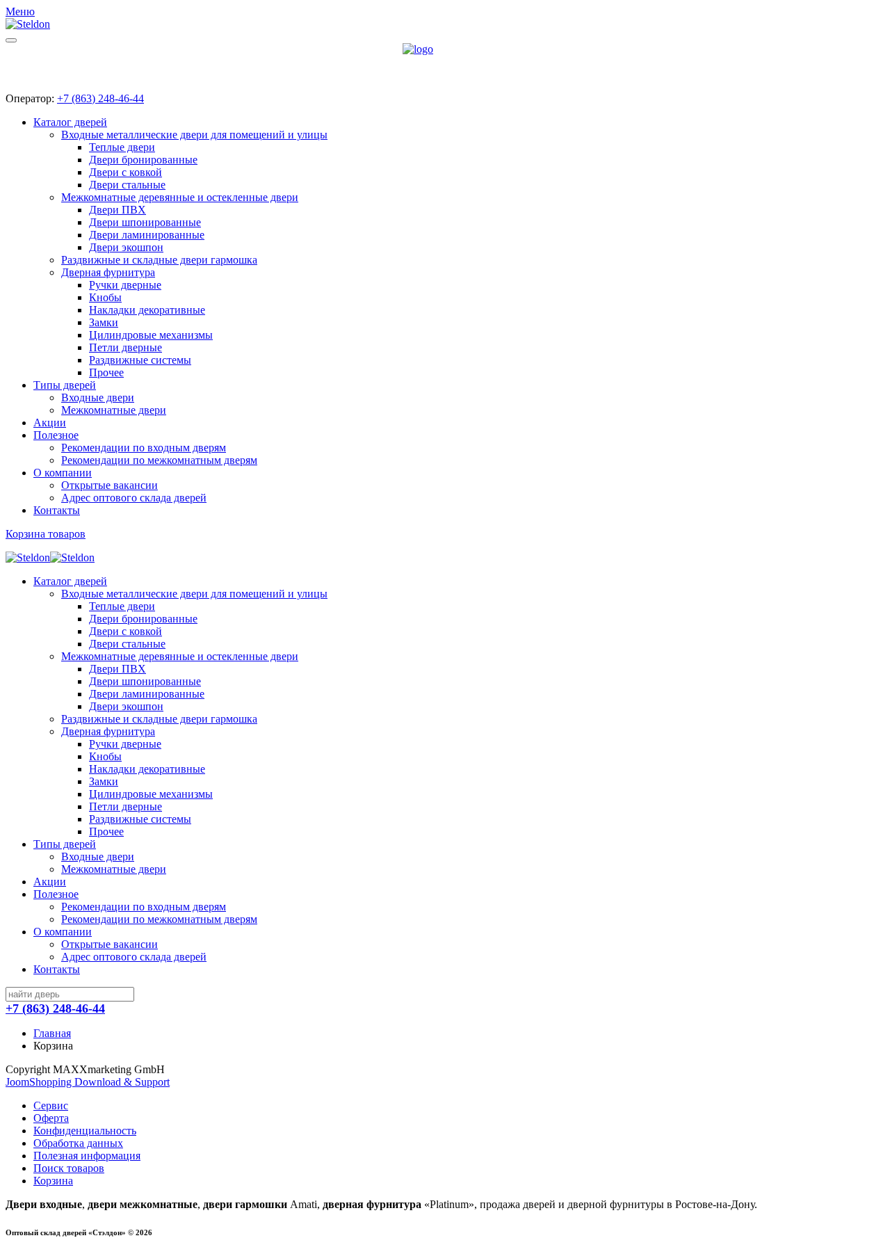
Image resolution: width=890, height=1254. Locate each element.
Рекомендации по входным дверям (143, 447)
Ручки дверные (125, 285)
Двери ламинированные (146, 235)
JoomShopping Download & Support (88, 1082)
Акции (49, 422)
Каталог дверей (70, 122)
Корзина (53, 1181)
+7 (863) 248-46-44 (100, 98)
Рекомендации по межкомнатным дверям (159, 460)
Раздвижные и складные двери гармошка (159, 260)
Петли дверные (125, 347)
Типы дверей (64, 385)
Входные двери (97, 397)
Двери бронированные (143, 160)
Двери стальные (127, 185)
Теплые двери (122, 147)
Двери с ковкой (125, 172)
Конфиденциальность (84, 1130)
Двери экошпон (126, 247)
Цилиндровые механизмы (151, 335)
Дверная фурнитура (108, 272)
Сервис (50, 1105)
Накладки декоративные (147, 310)
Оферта (51, 1118)
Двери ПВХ (117, 210)
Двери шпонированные (145, 222)
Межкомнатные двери (113, 410)
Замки (103, 322)
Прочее (106, 372)
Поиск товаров (68, 1168)
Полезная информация (86, 1155)
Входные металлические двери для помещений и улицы (194, 134)
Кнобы (105, 297)
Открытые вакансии (109, 485)
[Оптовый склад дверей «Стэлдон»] (445, 62)
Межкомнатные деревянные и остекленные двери (179, 197)
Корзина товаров (46, 534)
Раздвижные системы (140, 360)
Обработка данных (78, 1143)
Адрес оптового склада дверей (134, 498)
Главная (52, 1033)
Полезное (56, 435)
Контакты (56, 510)
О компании (62, 473)
